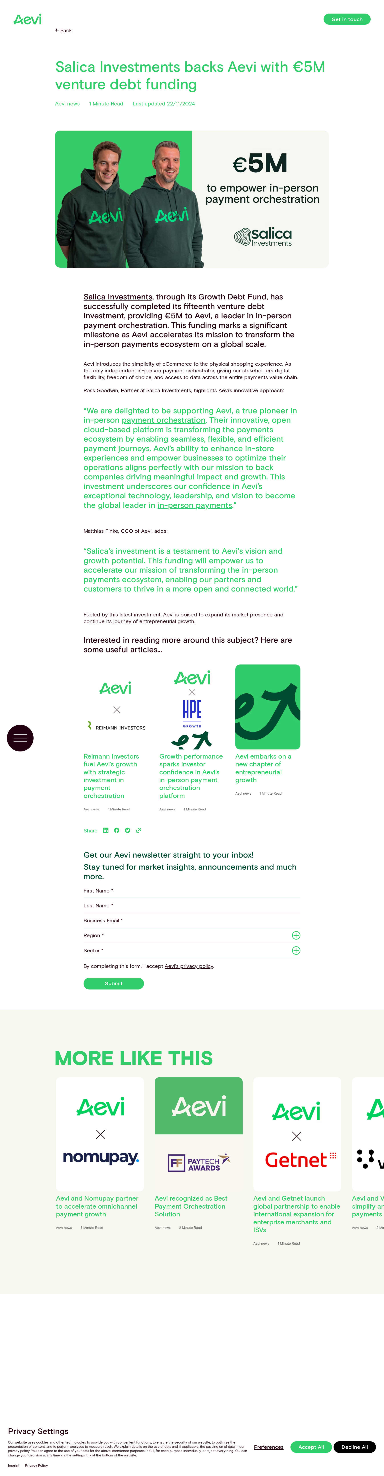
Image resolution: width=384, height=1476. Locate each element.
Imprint (14, 1465)
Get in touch (347, 19)
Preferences (269, 1447)
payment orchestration (164, 419)
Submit (114, 983)
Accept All (311, 1447)
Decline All (355, 1447)
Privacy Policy (36, 1465)
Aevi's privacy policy (189, 966)
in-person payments (195, 504)
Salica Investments (118, 296)
